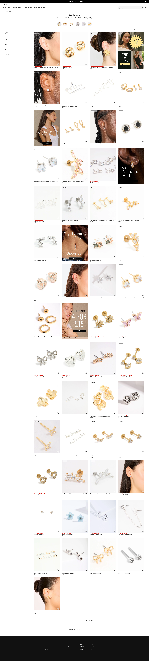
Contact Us (81, 643)
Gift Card (92, 649)
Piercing (92, 647)
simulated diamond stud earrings (77, 18)
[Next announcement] (143, 1)
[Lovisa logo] (4, 8)
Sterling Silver (83, 26)
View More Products (89, 620)
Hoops (65, 26)
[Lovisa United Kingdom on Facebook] (2, 4)
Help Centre (81, 644)
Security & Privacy (48, 657)
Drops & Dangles (71, 26)
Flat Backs (59, 26)
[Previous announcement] (3, 1)
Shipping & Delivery (82, 646)
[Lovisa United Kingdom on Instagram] (4, 4)
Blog (91, 652)
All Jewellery (6, 11)
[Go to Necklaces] (142, 7)
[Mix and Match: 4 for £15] (75, 319)
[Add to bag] (58, 64)
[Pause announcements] (146, 1)
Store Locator (93, 646)
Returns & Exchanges (83, 647)
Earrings (10, 11)
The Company (70, 643)
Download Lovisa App (94, 643)
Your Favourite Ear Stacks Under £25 (74, 1)
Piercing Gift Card (93, 651)
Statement (77, 26)
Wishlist (92, 644)
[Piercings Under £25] (75, 242)
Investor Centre (70, 644)
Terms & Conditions (40, 657)
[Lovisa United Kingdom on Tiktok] (6, 4)
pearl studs (63, 18)
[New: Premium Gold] (131, 164)
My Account (81, 649)
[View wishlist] (146, 4)
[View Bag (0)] (145, 7)
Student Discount (93, 654)
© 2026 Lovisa (55, 657)
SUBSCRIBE (56, 645)
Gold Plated (90, 26)
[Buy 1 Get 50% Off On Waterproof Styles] (47, 127)
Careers (69, 646)
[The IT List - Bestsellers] (131, 49)
